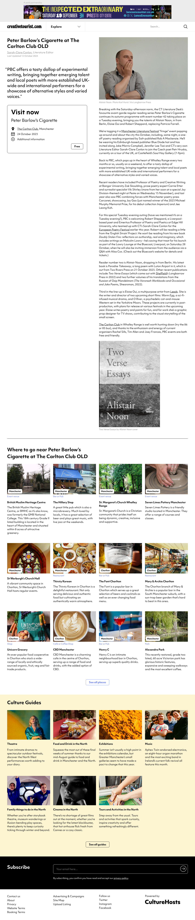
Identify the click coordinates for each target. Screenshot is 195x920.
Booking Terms (16, 912)
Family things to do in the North (26, 809)
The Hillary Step (63, 502)
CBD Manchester (63, 649)
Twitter (103, 900)
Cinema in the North (65, 809)
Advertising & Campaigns (68, 896)
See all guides (97, 844)
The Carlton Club (27, 129)
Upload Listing (62, 904)
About (11, 900)
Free (77, 146)
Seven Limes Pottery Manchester (165, 502)
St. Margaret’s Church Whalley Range (118, 504)
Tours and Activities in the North (118, 809)
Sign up (183, 868)
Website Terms (16, 908)
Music (148, 744)
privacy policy (121, 878)
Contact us (13, 896)
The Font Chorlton (110, 581)
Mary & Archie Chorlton (159, 581)
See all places (97, 682)
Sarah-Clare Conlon (19, 52)
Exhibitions (106, 744)
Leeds (174, 291)
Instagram (105, 904)
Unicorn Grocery (17, 649)
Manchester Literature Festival (140, 131)
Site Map (58, 900)
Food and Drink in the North (70, 744)
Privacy (11, 904)
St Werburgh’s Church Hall (23, 578)
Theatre (12, 744)
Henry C (104, 649)
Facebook (105, 908)
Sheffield (161, 273)
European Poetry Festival (114, 229)
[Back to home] (24, 27)
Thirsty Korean (62, 581)
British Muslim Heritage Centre (26, 502)
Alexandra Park (155, 649)
